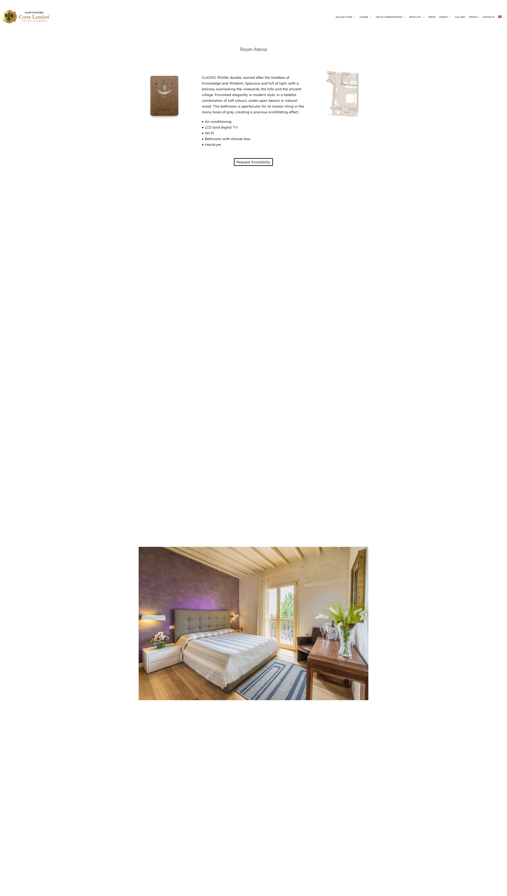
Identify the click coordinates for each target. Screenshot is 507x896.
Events (443, 17)
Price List (415, 17)
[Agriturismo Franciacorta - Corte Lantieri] (25, 18)
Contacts (488, 17)
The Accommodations (388, 17)
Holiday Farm (344, 17)
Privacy (473, 17)
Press (432, 17)
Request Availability (253, 162)
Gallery (460, 17)
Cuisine (363, 17)
